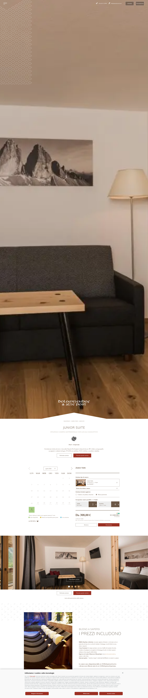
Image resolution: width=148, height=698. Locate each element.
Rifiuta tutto (86, 693)
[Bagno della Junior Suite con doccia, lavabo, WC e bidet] (74, 563)
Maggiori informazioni (37, 693)
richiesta (129, 3)
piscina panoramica (110, 654)
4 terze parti (32, 676)
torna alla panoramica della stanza (74, 598)
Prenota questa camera (82, 455)
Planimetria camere (74, 579)
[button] (122, 672)
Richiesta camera (64, 455)
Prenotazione (140, 3)
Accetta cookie (111, 693)
